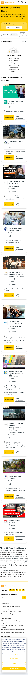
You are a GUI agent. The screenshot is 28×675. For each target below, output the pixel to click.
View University (9, 117)
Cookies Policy (18, 655)
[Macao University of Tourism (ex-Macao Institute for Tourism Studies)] (5, 273)
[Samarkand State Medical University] (5, 229)
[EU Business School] (5, 102)
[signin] (22, 2)
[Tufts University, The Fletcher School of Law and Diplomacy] (5, 182)
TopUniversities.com (5, 550)
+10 (12, 534)
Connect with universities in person (11, 611)
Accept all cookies (14, 668)
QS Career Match (5, 570)
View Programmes (19, 117)
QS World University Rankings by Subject (11, 558)
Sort (23, 41)
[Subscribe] (24, 597)
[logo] (7, 2)
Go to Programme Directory (13, 27)
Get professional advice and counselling (12, 632)
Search (5, 34)
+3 (16, 113)
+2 (13, 244)
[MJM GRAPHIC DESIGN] (5, 521)
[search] (19, 2)
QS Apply (9, 564)
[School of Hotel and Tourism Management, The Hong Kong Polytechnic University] (5, 424)
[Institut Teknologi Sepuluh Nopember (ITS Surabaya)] (5, 372)
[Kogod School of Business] (5, 477)
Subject (13, 34)
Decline (14, 663)
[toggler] (25, 2)
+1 (9, 291)
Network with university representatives (12, 629)
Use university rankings (7, 609)
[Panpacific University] (5, 142)
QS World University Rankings (15, 556)
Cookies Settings (14, 658)
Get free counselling (7, 614)
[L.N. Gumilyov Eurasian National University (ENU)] (5, 322)
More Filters (23, 34)
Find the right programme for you (10, 606)
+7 (23, 338)
